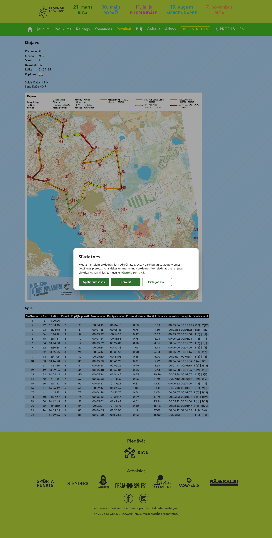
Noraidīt (125, 282)
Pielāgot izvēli (157, 282)
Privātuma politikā (130, 272)
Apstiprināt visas (94, 282)
